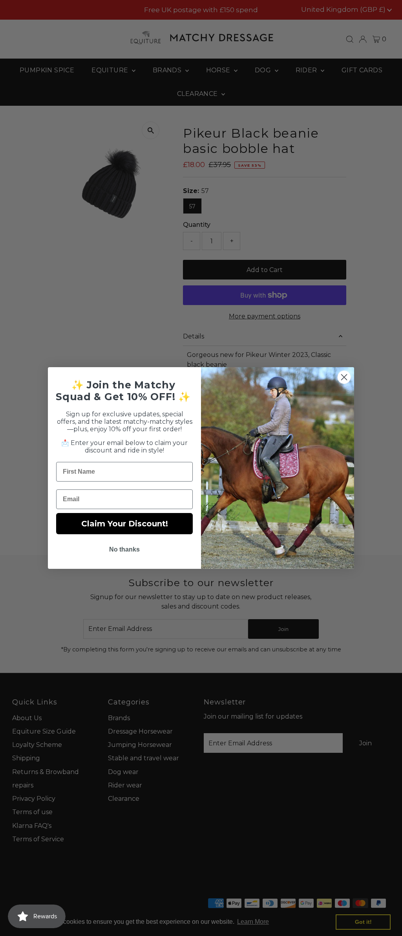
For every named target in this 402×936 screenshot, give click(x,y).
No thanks (124, 549)
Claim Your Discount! (124, 523)
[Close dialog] (344, 377)
